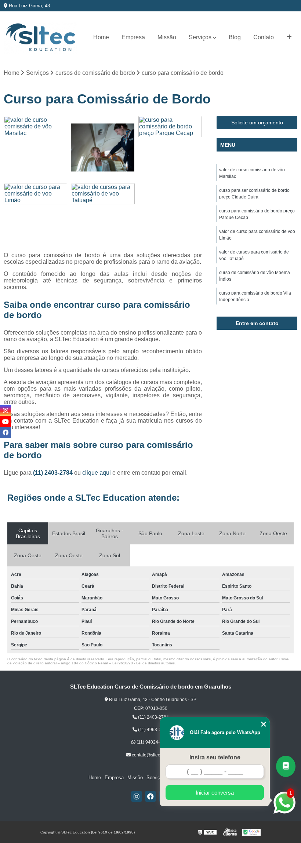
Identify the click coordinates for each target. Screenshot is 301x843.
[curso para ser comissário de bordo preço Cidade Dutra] (102, 147)
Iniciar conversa (215, 792)
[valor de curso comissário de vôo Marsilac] (35, 147)
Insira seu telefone (214, 757)
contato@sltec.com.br (153, 755)
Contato (263, 37)
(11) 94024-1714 (152, 742)
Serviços (200, 37)
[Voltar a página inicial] (40, 38)
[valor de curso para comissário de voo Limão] (35, 215)
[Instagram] (136, 796)
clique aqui (96, 473)
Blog (235, 37)
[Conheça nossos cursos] (285, 766)
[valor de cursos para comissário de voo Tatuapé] (102, 215)
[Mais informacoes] (289, 37)
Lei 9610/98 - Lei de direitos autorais (143, 663)
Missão (166, 37)
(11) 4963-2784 (153, 729)
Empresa (133, 37)
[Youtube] (5, 421)
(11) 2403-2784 (53, 473)
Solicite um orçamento (257, 122)
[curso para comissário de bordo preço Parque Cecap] (170, 147)
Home (101, 37)
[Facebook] (150, 796)
